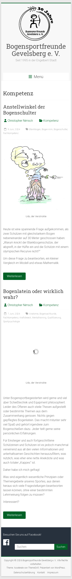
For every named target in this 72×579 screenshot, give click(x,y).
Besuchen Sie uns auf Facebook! (22, 534)
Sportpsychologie (11, 321)
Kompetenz (51, 120)
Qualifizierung (54, 317)
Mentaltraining (39, 317)
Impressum (52, 572)
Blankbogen (35, 129)
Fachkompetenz (10, 133)
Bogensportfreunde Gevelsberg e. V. (36, 50)
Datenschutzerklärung (24, 572)
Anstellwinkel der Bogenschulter (24, 110)
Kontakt (41, 572)
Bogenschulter (60, 129)
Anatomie (33, 314)
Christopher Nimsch (20, 120)
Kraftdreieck (25, 317)
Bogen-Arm (47, 129)
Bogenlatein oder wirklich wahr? (33, 294)
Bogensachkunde (48, 314)
